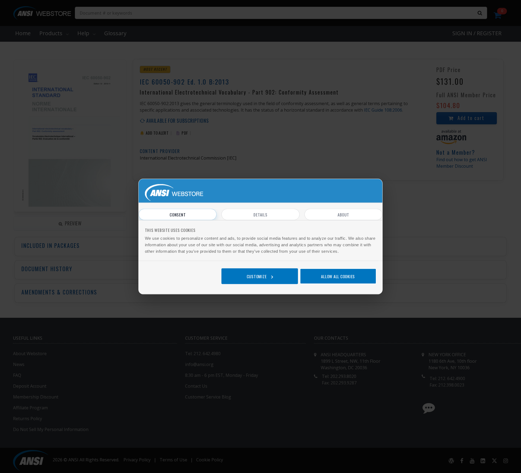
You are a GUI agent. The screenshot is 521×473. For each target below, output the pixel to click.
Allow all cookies (338, 276)
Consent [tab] (178, 215)
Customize (257, 276)
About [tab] (343, 215)
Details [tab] (260, 215)
